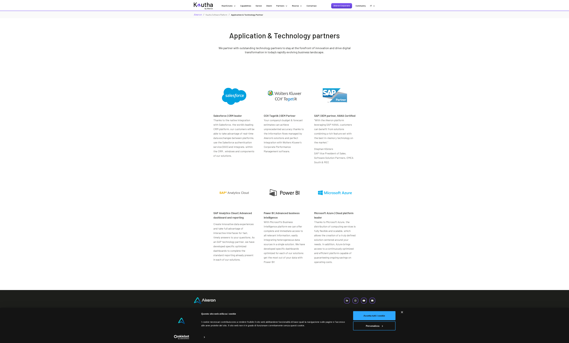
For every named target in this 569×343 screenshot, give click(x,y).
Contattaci (312, 5)
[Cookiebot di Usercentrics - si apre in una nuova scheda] (182, 337)
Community (361, 5)
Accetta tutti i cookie (374, 315)
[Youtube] (364, 300)
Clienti (269, 5)
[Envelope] (372, 300)
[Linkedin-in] (347, 300)
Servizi (259, 5)
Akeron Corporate (341, 5)
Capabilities (245, 5)
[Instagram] (355, 300)
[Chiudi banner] (402, 312)
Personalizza (372, 326)
